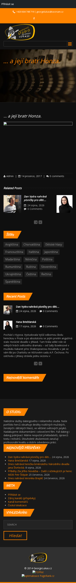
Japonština (51, 252)
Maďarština (12, 259)
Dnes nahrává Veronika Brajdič (25, 478)
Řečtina (46, 274)
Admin (10, 176)
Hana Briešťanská (26, 322)
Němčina (31, 259)
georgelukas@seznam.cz (49, 11)
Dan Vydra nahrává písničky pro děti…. (35, 198)
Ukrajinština (13, 274)
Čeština (31, 274)
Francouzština (14, 252)
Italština (34, 252)
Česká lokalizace (17, 505)
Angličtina (11, 244)
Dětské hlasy (53, 244)
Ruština (31, 267)
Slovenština (48, 267)
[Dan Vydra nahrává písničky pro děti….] (12, 204)
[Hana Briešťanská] (65, 204)
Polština (47, 259)
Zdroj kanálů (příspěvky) (22, 498)
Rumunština (13, 267)
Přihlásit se (14, 494)
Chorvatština (32, 244)
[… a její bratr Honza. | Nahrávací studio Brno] (20, 32)
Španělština (12, 282)
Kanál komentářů (18, 501)
